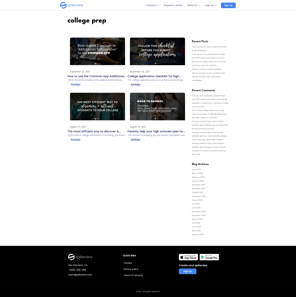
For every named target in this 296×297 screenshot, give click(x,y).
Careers (128, 262)
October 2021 (197, 192)
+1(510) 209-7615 (77, 269)
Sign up (187, 271)
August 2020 (197, 219)
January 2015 (198, 235)
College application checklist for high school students (153, 76)
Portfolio (75, 84)
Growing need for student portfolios (207, 69)
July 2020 (196, 223)
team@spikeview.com (80, 274)
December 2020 (199, 212)
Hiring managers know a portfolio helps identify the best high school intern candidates (208, 76)
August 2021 (197, 200)
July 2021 (196, 204)
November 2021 (198, 189)
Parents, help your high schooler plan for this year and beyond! (155, 131)
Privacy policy (131, 269)
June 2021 (196, 208)
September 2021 (199, 196)
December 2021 (198, 185)
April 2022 (196, 170)
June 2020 (196, 227)
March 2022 (197, 173)
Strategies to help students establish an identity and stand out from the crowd (209, 150)
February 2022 (198, 177)
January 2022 (198, 181)
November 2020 (199, 215)
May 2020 (196, 231)
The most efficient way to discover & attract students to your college (93, 131)
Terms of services (133, 275)
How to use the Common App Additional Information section (96, 76)
